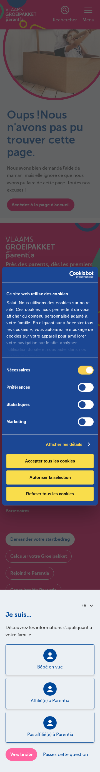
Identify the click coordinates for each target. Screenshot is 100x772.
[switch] (86, 387)
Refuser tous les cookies (50, 493)
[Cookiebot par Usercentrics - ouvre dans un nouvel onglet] (71, 274)
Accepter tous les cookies (50, 461)
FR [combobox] (83, 605)
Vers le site (21, 754)
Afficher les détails (64, 444)
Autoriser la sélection (50, 477)
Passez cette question (65, 754)
